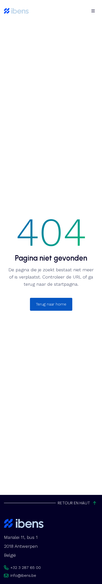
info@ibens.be (23, 575)
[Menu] (93, 11)
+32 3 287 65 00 (25, 567)
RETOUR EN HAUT (74, 503)
